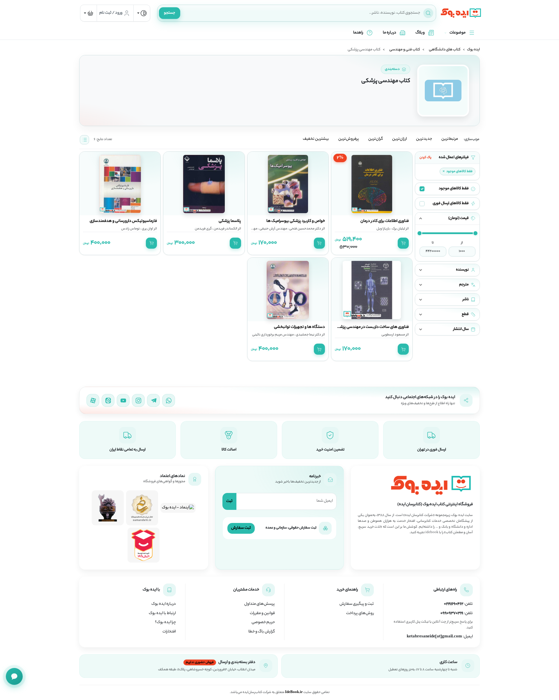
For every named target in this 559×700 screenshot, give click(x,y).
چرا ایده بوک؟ (165, 622)
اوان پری (147, 229)
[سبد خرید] (88, 13)
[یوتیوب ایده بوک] (123, 400)
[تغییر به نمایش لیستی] (84, 139)
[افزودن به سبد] (403, 243)
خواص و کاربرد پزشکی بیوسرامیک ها (295, 221)
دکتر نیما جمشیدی (308, 335)
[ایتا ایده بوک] (108, 400)
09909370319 (452, 613)
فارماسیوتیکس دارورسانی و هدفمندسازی (123, 221)
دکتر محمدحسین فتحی (305, 229)
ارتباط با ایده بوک (162, 613)
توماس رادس (130, 229)
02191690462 (453, 604)
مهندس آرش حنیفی (273, 229)
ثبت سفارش (241, 528)
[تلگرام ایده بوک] (153, 400)
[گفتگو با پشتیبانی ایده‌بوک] (14, 676)
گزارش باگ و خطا (261, 632)
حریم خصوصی (263, 622)
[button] (447, 219)
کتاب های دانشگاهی (445, 50)
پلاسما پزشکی (230, 221)
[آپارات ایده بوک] (92, 400)
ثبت (229, 501)
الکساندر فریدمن (225, 229)
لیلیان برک (398, 229)
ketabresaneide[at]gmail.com (434, 637)
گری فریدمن (203, 229)
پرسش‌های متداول (259, 604)
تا (433, 242)
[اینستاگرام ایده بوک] (138, 400)
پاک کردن (425, 157)
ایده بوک (473, 50)
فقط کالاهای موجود (458, 171)
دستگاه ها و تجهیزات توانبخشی (299, 327)
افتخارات (169, 632)
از (462, 242)
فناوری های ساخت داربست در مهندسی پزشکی (372, 327)
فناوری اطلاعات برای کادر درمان (384, 221)
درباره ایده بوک (163, 604)
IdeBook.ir (294, 692)
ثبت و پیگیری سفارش (356, 604)
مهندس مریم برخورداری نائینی (273, 335)
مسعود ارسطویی (393, 335)
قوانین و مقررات (262, 613)
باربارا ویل (383, 229)
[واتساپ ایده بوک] (168, 400)
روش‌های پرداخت (360, 613)
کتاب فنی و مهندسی (404, 50)
